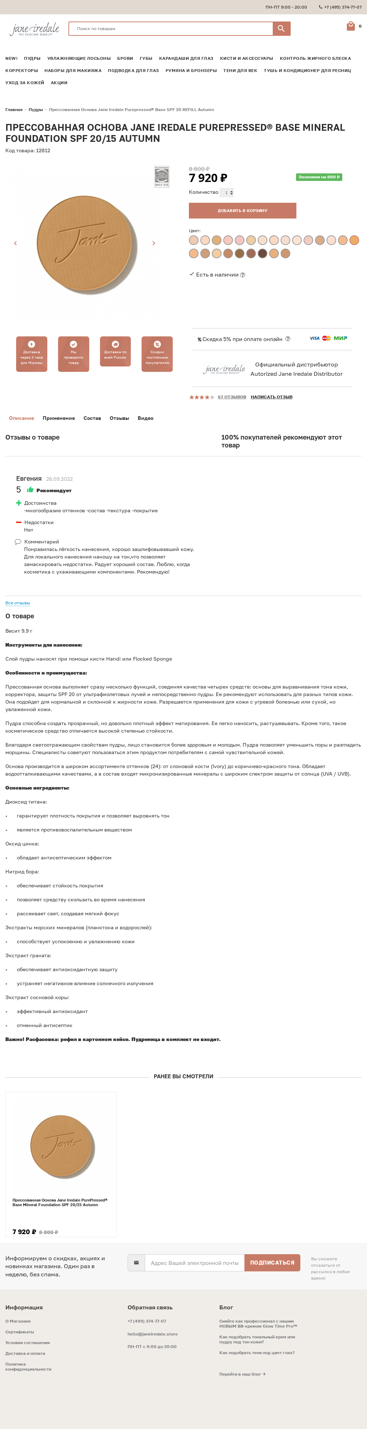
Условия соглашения (27, 1342)
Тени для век (240, 70)
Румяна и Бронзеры (191, 70)
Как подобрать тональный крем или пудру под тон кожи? (257, 1339)
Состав (92, 418)
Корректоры (21, 70)
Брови (125, 58)
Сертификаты (19, 1331)
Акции (59, 82)
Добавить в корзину (242, 210)
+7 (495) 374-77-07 (147, 1321)
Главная (14, 109)
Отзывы (119, 418)
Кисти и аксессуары (246, 58)
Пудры (32, 58)
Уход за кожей (24, 82)
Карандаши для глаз (186, 58)
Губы (146, 58)
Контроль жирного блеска (315, 58)
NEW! (11, 58)
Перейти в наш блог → (242, 1374)
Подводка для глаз (133, 70)
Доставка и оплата (25, 1353)
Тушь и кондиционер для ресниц (307, 70)
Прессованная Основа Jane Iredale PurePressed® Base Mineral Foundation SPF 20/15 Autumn (60, 1202)
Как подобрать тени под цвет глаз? (257, 1352)
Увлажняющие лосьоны (79, 58)
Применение (59, 418)
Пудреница (146, 1039)
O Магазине (18, 1321)
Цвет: (195, 230)
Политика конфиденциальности (28, 1367)
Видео (145, 418)
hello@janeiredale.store (153, 1334)
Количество (203, 192)
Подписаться (272, 1262)
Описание (21, 418)
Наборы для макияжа (72, 70)
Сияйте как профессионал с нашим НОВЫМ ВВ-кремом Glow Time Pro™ (258, 1324)
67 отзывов (232, 396)
